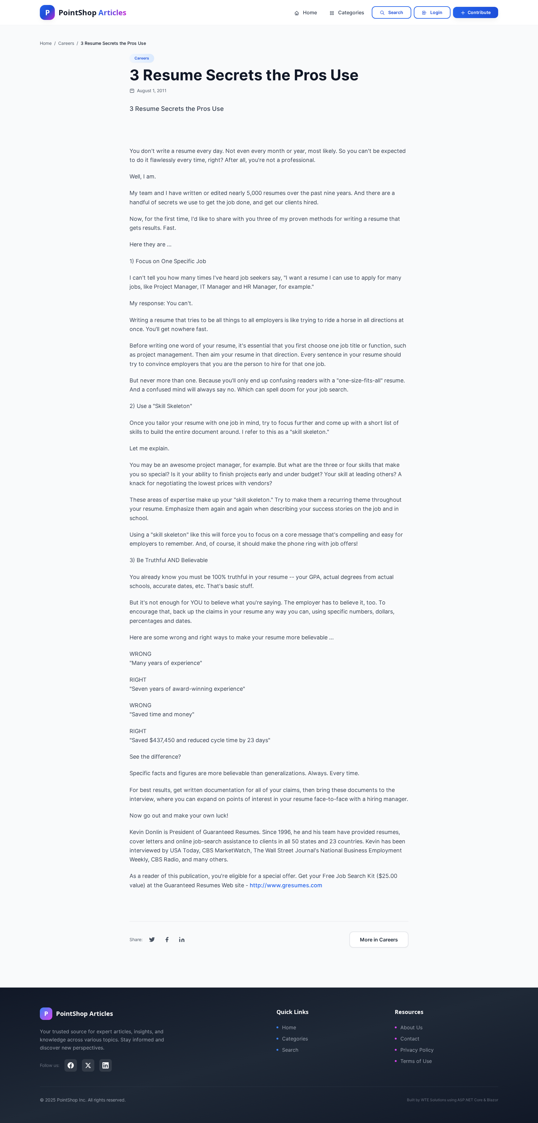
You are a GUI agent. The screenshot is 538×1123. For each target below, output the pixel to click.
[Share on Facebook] (166, 939)
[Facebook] (70, 1065)
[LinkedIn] (105, 1065)
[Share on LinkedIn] (181, 939)
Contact (409, 1038)
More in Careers (379, 939)
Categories (350, 12)
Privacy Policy (417, 1050)
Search (395, 12)
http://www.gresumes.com (286, 885)
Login (435, 12)
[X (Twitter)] (88, 1065)
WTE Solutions (433, 1099)
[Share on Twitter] (152, 939)
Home (309, 12)
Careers (141, 58)
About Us (411, 1027)
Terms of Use (416, 1061)
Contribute (479, 12)
